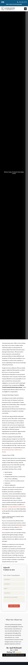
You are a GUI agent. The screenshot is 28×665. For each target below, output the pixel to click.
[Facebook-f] (3, 2)
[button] (25, 8)
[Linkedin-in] (2, 2)
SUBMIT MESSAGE (14, 606)
